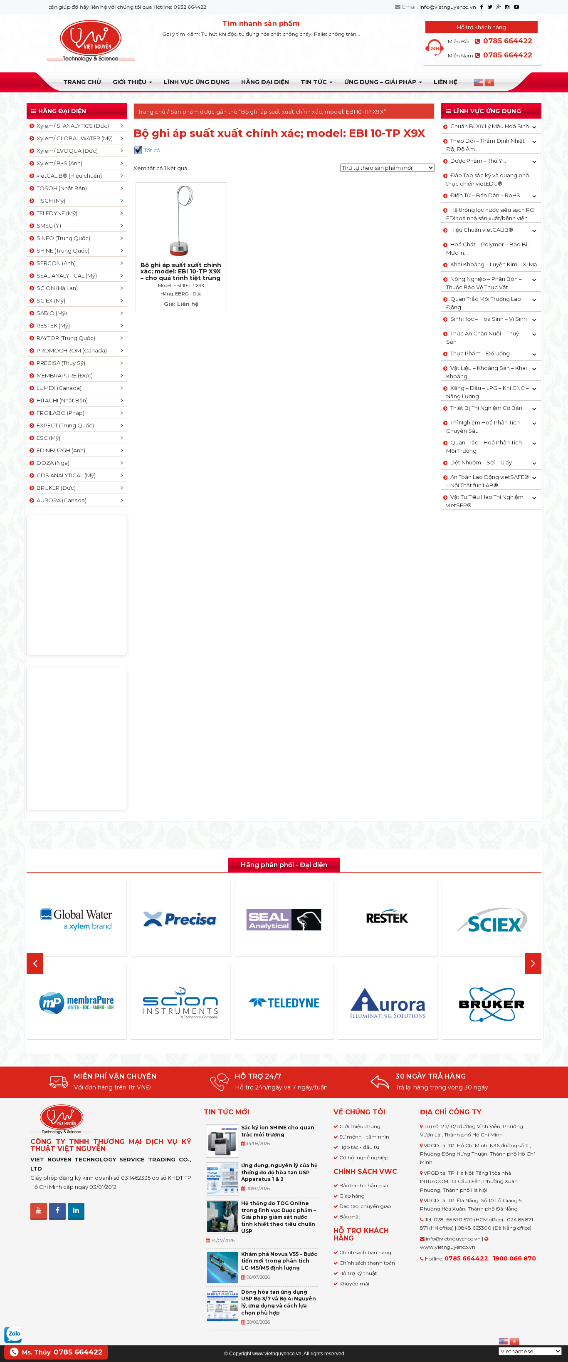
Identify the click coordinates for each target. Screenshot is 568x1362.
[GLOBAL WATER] (76, 919)
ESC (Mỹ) (47, 437)
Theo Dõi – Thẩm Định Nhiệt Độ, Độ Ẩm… (485, 144)
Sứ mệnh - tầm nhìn (364, 1137)
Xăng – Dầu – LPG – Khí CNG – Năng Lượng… (487, 392)
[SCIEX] (491, 919)
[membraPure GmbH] (76, 1003)
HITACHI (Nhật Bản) (61, 400)
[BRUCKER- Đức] (491, 1004)
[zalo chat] (13, 1334)
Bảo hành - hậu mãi (363, 1185)
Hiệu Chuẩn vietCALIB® (481, 229)
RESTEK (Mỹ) (52, 325)
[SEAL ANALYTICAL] (284, 919)
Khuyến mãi (354, 1283)
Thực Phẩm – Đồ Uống (480, 353)
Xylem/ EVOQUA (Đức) (66, 150)
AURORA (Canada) (60, 500)
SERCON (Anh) (55, 263)
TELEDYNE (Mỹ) (55, 213)
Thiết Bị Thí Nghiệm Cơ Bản (486, 407)
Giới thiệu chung (359, 1126)
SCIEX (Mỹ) (49, 300)
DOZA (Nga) (51, 462)
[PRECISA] (180, 919)
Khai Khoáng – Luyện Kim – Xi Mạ (493, 264)
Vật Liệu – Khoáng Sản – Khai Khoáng (486, 372)
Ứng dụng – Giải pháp (381, 82)
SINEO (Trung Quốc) (62, 238)
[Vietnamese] (489, 82)
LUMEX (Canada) (57, 388)
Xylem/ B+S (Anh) (58, 163)
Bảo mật (350, 1216)
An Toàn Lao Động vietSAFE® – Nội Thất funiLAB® (487, 481)
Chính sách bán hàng (365, 1252)
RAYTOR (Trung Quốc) (64, 338)
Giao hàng (352, 1196)
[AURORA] (388, 1002)
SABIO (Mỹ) (50, 313)
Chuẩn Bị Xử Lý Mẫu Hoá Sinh (489, 126)
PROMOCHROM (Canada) (70, 350)
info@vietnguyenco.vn (448, 7)
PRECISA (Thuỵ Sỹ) (59, 363)
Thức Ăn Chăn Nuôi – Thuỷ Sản (482, 337)
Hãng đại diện (265, 82)
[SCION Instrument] (180, 1003)
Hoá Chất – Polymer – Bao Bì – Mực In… (488, 248)
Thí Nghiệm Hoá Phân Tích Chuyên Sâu (483, 426)
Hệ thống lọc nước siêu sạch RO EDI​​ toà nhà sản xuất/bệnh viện (490, 213)
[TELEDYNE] (284, 1003)
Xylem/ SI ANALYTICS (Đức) (71, 125)
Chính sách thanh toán (367, 1263)
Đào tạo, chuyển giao (365, 1206)
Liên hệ (445, 82)
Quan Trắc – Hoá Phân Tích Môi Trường (484, 446)
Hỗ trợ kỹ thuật (358, 1273)
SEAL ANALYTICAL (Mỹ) (65, 275)
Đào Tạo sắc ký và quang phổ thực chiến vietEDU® (487, 179)
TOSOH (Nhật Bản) (60, 188)
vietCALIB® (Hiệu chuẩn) (68, 175)
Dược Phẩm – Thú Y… (478, 160)
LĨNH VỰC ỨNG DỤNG (197, 82)
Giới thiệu (130, 82)
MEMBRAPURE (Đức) (63, 375)
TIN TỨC (314, 82)
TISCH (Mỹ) (49, 200)
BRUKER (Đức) (55, 487)
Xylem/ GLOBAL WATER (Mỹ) (73, 138)
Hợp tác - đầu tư (359, 1147)
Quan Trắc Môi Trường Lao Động (483, 302)
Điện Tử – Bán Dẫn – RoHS (485, 195)
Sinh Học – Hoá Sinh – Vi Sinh (488, 318)
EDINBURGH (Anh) (59, 450)
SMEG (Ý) (47, 225)
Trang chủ (82, 82)
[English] (479, 82)
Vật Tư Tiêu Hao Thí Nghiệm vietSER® (485, 501)
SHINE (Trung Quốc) (61, 250)
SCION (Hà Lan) (56, 288)
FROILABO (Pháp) (59, 412)
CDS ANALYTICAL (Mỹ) (65, 475)
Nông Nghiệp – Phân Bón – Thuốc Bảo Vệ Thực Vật (484, 282)
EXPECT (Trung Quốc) (64, 425)
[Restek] (388, 919)
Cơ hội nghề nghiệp (363, 1157)
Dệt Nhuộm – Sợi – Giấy (481, 462)
